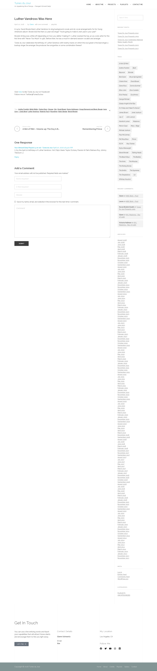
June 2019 (121, 426)
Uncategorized (124, 595)
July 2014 (121, 540)
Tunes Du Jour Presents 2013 (128, 48)
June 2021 (121, 379)
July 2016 (121, 486)
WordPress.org (123, 579)
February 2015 (123, 524)
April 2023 (121, 330)
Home (99, 667)
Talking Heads (136, 152)
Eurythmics (134, 95)
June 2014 (121, 542)
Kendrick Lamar (124, 121)
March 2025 (122, 278)
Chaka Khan (43, 109)
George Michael (124, 99)
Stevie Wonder (73, 111)
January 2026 (122, 256)
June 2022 (121, 352)
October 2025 (123, 262)
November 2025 (123, 260)
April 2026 (121, 249)
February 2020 (123, 415)
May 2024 (121, 300)
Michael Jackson (124, 130)
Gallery (126, 667)
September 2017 (124, 455)
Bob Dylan (122, 77)
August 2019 (122, 424)
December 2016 (123, 475)
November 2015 (123, 504)
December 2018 (123, 435)
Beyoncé (122, 72)
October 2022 (123, 343)
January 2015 (122, 527)
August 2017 (122, 457)
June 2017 (121, 462)
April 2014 (121, 547)
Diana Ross (123, 86)
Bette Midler (34, 109)
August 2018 (122, 439)
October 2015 (123, 507)
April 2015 (121, 520)
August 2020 (122, 401)
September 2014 (124, 536)
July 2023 (121, 323)
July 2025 (121, 269)
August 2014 (122, 538)
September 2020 (124, 399)
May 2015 (121, 518)
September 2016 (124, 482)
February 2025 (123, 280)
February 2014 (123, 551)
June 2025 (121, 271)
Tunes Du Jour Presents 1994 (128, 36)
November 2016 (123, 477)
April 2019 (121, 430)
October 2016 (123, 480)
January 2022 (122, 363)
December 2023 (123, 312)
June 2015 (121, 515)
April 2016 (121, 493)
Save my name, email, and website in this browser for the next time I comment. (48, 202)
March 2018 (122, 446)
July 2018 (121, 442)
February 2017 (123, 471)
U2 (134, 175)
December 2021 (123, 365)
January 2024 (122, 309)
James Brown (123, 112)
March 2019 (122, 433)
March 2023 (122, 332)
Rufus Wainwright (125, 148)
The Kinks (122, 161)
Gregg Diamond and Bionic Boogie (91, 109)
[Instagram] (115, 649)
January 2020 (122, 417)
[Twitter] (106, 649)
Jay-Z (121, 117)
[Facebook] (101, 649)
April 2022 (121, 356)
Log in (120, 572)
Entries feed (122, 574)
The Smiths (122, 170)
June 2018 (121, 444)
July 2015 (121, 513)
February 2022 (123, 361)
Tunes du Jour (22, 3)
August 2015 (122, 511)
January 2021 (122, 390)
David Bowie (61, 109)
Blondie (130, 72)
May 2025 (121, 274)
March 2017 (122, 468)
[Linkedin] (120, 649)
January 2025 (122, 283)
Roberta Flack (45, 111)
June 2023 (121, 325)
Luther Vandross (33, 111)
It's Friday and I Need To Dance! (129, 108)
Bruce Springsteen (135, 77)
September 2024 (124, 292)
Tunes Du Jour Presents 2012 (128, 33)
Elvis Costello (134, 90)
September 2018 (124, 437)
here (20, 92)
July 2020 (121, 403)
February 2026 (123, 253)
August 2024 (122, 294)
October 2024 (123, 289)
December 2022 (123, 339)
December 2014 (123, 529)
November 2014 (123, 531)
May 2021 (121, 381)
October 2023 (123, 316)
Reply (16, 157)
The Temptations (124, 175)
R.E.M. (121, 144)
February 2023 (123, 334)
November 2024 (123, 287)
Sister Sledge (62, 111)
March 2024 (122, 305)
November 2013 (123, 558)
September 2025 (124, 265)
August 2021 (122, 374)
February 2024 (123, 307)
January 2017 (122, 473)
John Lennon (130, 117)
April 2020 (121, 410)
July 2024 (121, 296)
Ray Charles (131, 144)
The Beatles (137, 157)
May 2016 (121, 491)
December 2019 (123, 419)
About (105, 667)
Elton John (122, 90)
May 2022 (121, 354)
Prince (134, 139)
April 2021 (121, 383)
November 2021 (123, 368)
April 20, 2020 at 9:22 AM (63, 148)
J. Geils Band (22, 111)
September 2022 (124, 345)
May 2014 (121, 545)
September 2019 (124, 421)
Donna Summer (135, 86)
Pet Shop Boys (124, 139)
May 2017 (121, 464)
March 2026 (122, 251)
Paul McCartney (124, 135)
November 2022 (123, 341)
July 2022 (121, 350)
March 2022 (122, 359)
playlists (54, 24)
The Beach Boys (124, 157)
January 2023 (122, 336)
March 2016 (122, 495)
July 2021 (121, 377)
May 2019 (121, 428)
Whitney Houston (125, 179)
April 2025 (121, 276)
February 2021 (123, 388)
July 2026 (121, 242)
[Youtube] (110, 649)
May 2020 (121, 408)
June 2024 (121, 298)
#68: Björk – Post (132, 196)
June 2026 (121, 244)
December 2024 (123, 285)
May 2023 (121, 327)
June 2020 (121, 406)
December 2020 (123, 392)
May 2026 (121, 247)
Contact (134, 667)
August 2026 (122, 240)
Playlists (119, 667)
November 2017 (123, 453)
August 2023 (122, 321)
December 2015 (123, 502)
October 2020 (123, 397)
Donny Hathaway (73, 109)
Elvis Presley (123, 95)
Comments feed (124, 577)
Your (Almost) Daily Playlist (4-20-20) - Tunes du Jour (33, 148)
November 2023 (123, 314)
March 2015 (122, 522)
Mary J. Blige (135, 126)
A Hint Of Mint (123, 63)
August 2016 (122, 484)
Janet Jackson (136, 112)
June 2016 (121, 489)
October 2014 (123, 533)
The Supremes (134, 170)
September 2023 (124, 318)
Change (50, 109)
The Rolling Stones (125, 166)
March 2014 (122, 549)
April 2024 (121, 303)
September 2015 (124, 509)
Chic (55, 109)
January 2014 (122, 554)
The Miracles (133, 161)
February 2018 (123, 448)
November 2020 (123, 395)
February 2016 (123, 498)
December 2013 (123, 556)
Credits (112, 667)
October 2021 (123, 370)
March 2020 (122, 412)
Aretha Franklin (23, 109)
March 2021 (122, 386)
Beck (134, 68)
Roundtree (54, 111)
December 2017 (123, 451)
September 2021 (124, 372)
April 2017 (121, 466)
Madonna (136, 121)
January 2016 (122, 500)
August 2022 (122, 348)
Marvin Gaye (123, 126)
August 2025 (122, 267)
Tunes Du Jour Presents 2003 (128, 45)
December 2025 (123, 258)
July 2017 (121, 459)
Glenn (32, 24)
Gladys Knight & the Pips (127, 103)
